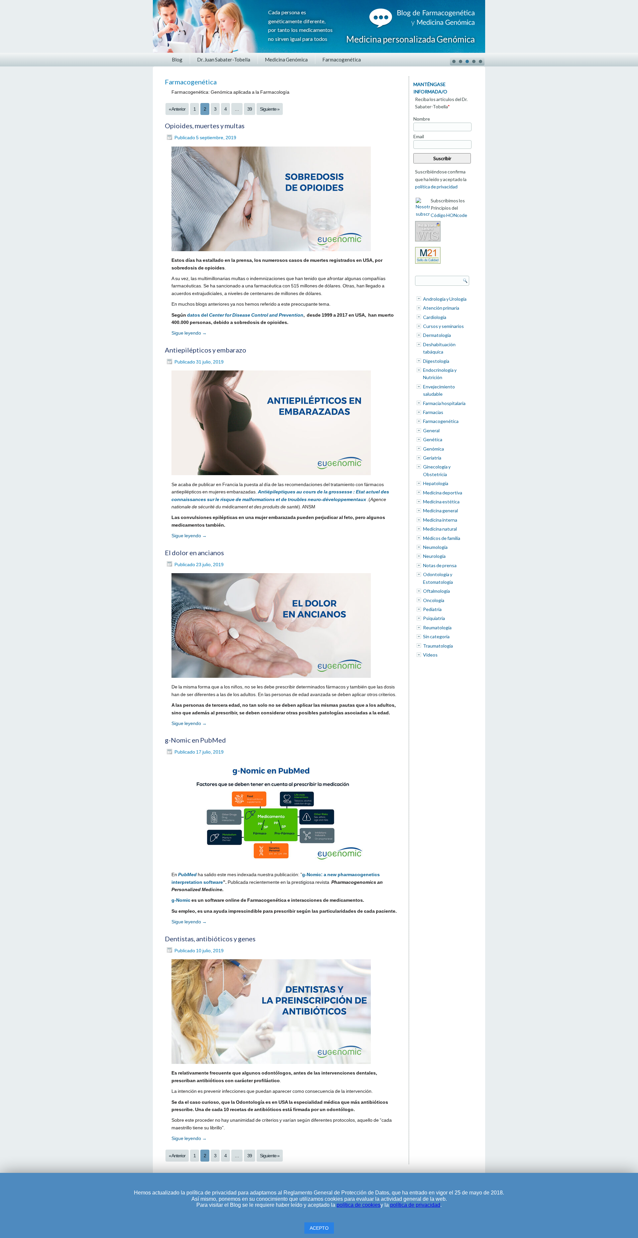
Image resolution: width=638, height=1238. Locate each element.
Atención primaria (441, 308)
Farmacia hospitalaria (444, 403)
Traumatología (438, 646)
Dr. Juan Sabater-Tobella (223, 59)
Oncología (433, 600)
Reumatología (437, 627)
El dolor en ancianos (194, 553)
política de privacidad (436, 186)
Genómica (433, 449)
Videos (430, 655)
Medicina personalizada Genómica (410, 39)
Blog (177, 59)
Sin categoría (436, 636)
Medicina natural (440, 529)
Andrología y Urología (445, 299)
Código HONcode (449, 215)
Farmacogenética (341, 59)
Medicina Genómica (286, 59)
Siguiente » (269, 109)
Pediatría (432, 609)
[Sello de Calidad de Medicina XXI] (427, 263)
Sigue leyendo (189, 333)
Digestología (436, 361)
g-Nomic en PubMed (195, 740)
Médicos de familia (441, 538)
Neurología (434, 556)
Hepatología (435, 483)
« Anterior (177, 109)
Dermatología (437, 335)
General (431, 430)
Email (418, 136)
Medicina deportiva (442, 492)
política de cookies (358, 1205)
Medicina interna (440, 520)
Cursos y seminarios (443, 326)
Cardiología (434, 317)
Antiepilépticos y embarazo (205, 350)
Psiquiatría (434, 618)
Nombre (421, 119)
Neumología (435, 547)
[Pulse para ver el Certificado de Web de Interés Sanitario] (427, 241)
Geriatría (432, 458)
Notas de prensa (440, 565)
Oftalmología (436, 591)
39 (249, 109)
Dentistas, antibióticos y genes (210, 939)
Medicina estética (441, 501)
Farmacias (433, 412)
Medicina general (440, 510)
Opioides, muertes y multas (205, 126)
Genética (432, 439)
